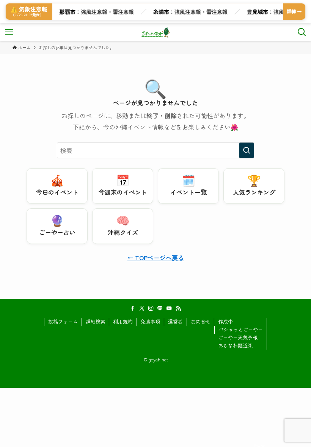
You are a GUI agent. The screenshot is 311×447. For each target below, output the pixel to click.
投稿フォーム (63, 321)
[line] (160, 308)
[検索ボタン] (302, 32)
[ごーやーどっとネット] (155, 32)
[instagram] (151, 308)
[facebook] (132, 308)
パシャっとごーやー (240, 329)
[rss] (178, 308)
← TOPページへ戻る (155, 257)
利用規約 (123, 321)
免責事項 (150, 321)
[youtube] (169, 308)
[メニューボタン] (9, 32)
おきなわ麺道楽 (235, 345)
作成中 (225, 321)
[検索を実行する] (246, 150)
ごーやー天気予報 (238, 337)
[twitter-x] (141, 308)
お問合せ (200, 321)
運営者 (175, 321)
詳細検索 (95, 321)
